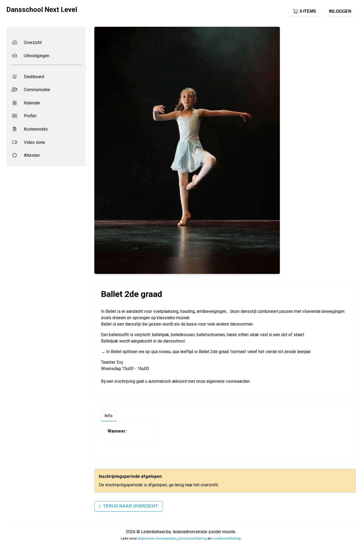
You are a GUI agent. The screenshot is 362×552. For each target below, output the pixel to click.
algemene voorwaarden (157, 538)
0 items (308, 11)
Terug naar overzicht (130, 506)
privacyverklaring (192, 538)
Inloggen (340, 11)
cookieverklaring (226, 538)
